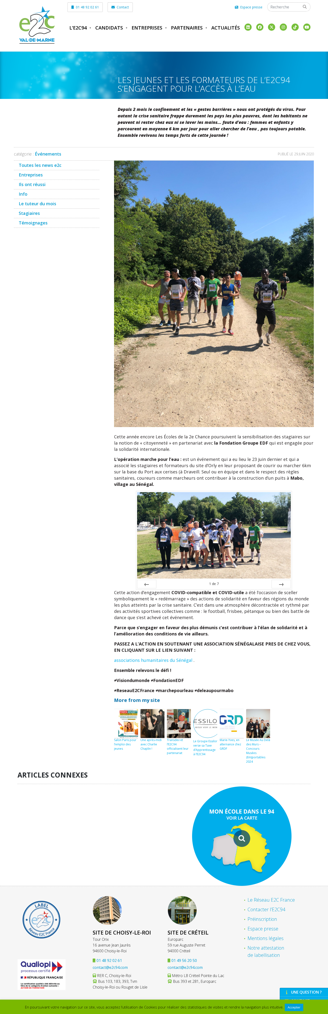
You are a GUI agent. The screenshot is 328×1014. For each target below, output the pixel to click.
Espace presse (250, 7)
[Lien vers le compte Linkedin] (248, 27)
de (214, 583)
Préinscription (262, 919)
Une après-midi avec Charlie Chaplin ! (151, 744)
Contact (122, 7)
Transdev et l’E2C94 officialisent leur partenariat (177, 746)
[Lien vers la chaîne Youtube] (306, 27)
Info (23, 194)
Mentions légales (266, 938)
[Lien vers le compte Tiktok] (295, 27)
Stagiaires (29, 213)
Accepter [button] (294, 1007)
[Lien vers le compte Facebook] (259, 27)
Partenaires (187, 27)
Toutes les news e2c (40, 165)
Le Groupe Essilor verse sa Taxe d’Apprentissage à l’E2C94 (205, 747)
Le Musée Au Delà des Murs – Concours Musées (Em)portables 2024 (258, 751)
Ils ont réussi (32, 184)
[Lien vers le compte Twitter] (271, 27)
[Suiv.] (281, 584)
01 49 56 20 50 (184, 960)
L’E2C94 (78, 27)
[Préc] (146, 584)
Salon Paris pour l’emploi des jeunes (125, 744)
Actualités (225, 27)
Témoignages (33, 223)
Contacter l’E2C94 (266, 909)
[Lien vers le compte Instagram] (283, 27)
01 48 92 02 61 (87, 7)
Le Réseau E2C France (271, 900)
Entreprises (147, 27)
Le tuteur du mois (37, 203)
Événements (48, 154)
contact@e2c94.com (110, 967)
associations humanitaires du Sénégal (154, 660)
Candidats (109, 27)
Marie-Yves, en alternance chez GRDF (230, 744)
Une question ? (306, 992)
